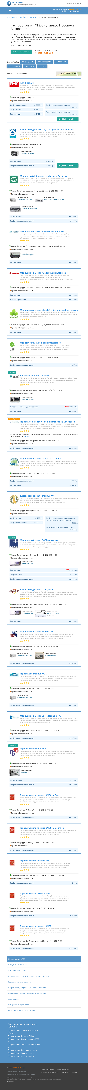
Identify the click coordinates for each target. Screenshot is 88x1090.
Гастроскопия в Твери (21, 1053)
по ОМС (42, 66)
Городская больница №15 (33, 748)
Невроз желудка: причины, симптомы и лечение (27, 988)
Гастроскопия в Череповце (22, 1050)
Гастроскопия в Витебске (21, 1056)
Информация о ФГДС (16, 959)
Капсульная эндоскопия (17, 965)
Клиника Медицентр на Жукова (36, 589)
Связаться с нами (69, 1072)
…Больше (27, 436)
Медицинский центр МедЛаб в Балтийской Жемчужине (49, 310)
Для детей (29, 66)
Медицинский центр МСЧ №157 (36, 631)
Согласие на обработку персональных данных (21, 1074)
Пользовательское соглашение (16, 1071)
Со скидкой (27, 62)
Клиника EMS (27, 83)
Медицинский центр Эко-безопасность (40, 716)
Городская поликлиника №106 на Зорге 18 (42, 828)
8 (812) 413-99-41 (71, 11)
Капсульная (61, 62)
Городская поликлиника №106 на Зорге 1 (41, 795)
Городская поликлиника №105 (35, 926)
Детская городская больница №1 (37, 496)
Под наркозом (44, 62)
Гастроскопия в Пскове (21, 1036)
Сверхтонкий (14, 66)
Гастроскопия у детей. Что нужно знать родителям (28, 976)
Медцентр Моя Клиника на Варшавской (40, 343)
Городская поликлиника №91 (35, 893)
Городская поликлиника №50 (35, 860)
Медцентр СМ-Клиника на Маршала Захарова (43, 176)
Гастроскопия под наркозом (19, 982)
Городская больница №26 (33, 674)
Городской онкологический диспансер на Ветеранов (47, 422)
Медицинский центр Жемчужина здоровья (42, 231)
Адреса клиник (47, 1069)
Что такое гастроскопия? (18, 970)
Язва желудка (13, 999)
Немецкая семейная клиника (35, 375)
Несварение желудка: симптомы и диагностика (27, 993)
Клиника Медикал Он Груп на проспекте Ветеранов (47, 129)
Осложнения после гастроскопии (21, 1010)
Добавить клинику (49, 1072)
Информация (63, 1069)
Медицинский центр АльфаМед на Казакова (43, 273)
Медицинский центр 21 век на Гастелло (40, 458)
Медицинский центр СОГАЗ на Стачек (40, 540)
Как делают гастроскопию (18, 1005)
